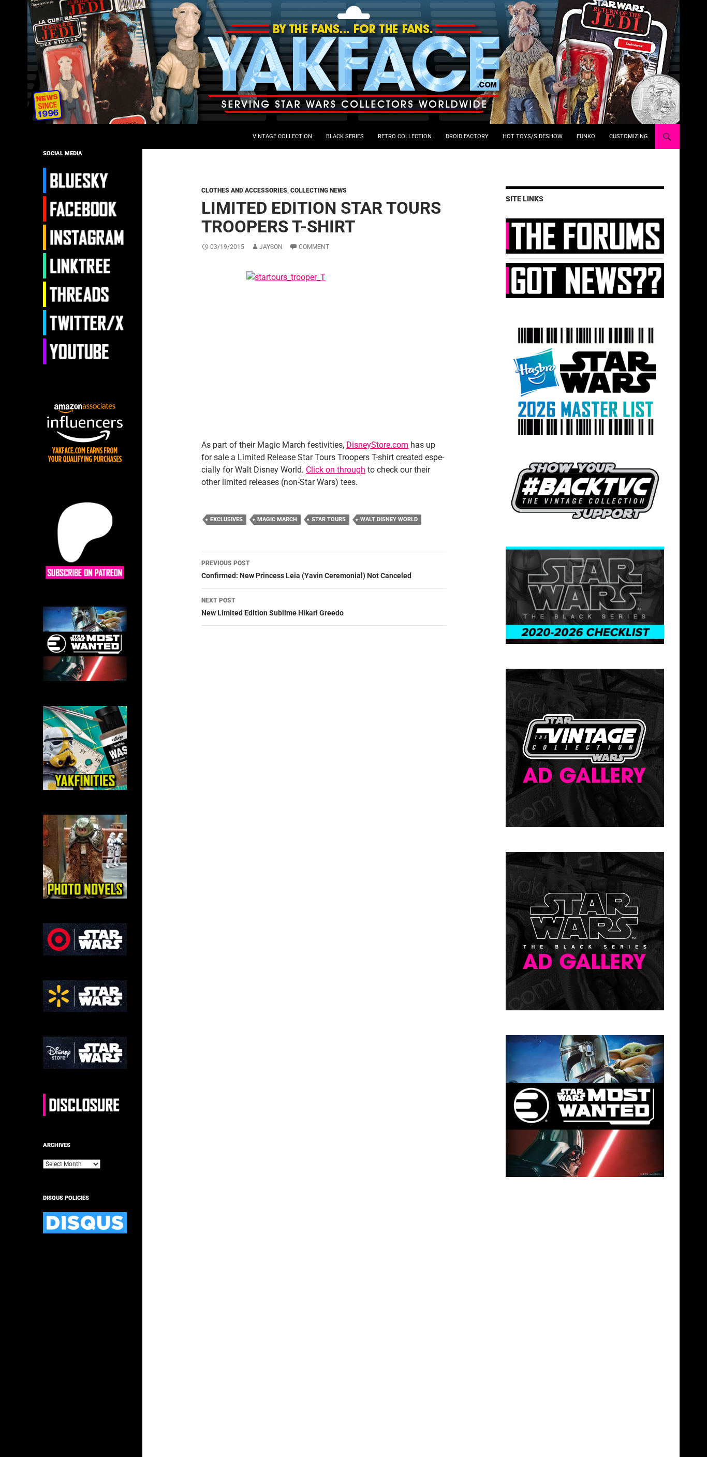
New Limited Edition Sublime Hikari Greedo (272, 607)
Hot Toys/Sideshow (533, 136)
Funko (586, 136)
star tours (329, 519)
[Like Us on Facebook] (85, 208)
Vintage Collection (282, 136)
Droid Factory (467, 136)
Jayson (271, 247)
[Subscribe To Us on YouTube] (85, 351)
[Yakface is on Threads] (85, 294)
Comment (314, 247)
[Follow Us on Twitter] (85, 322)
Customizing (628, 136)
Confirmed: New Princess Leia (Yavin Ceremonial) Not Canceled (306, 570)
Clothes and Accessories (244, 190)
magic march (277, 519)
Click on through (335, 470)
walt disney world (389, 519)
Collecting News (318, 190)
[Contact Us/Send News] (585, 280)
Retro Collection (405, 136)
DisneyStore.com (377, 445)
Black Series (345, 136)
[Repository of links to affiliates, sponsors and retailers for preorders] (85, 265)
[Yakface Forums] (585, 235)
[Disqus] (316, 780)
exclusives (226, 519)
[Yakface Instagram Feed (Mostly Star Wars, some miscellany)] (85, 237)
